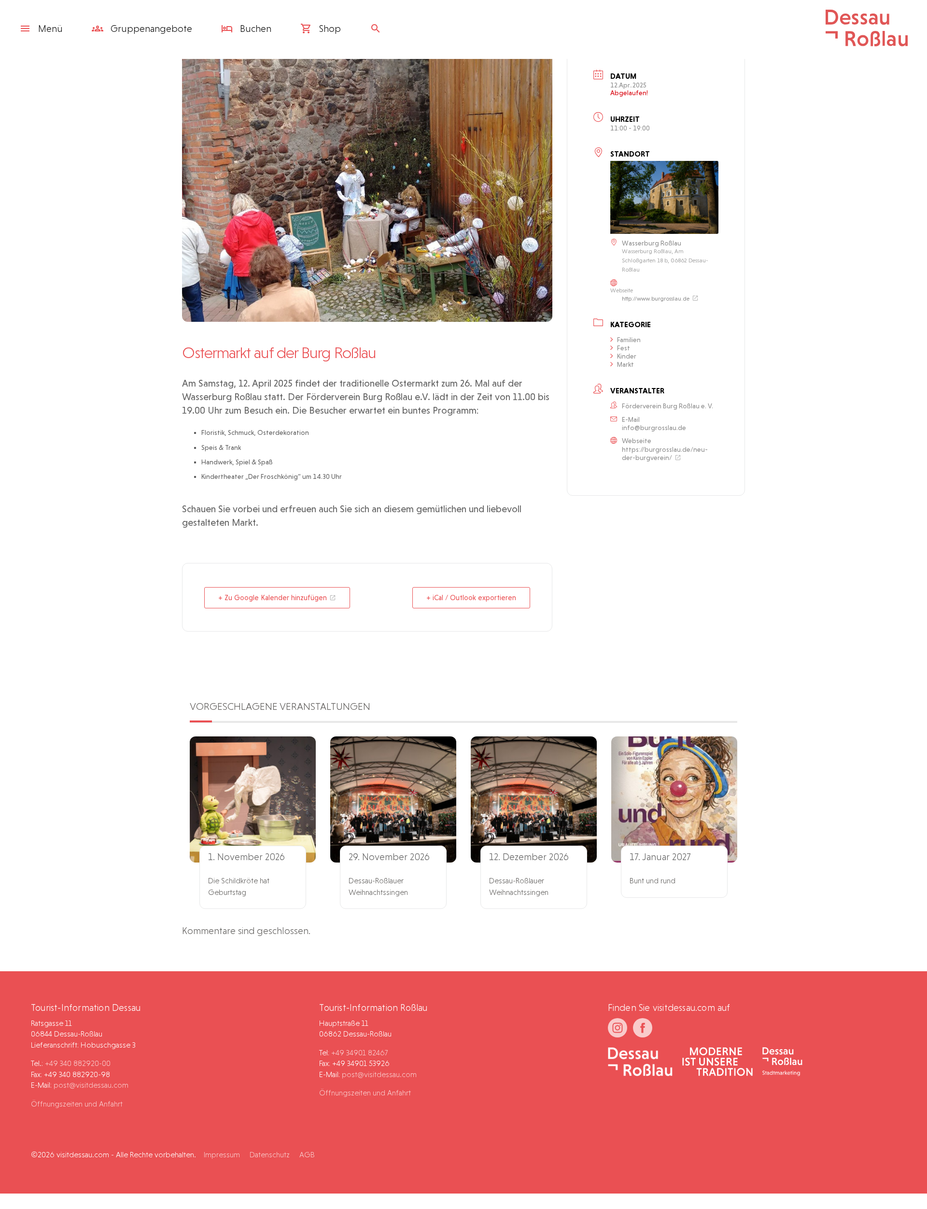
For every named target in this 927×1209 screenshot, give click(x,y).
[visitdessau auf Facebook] (642, 1027)
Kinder (626, 356)
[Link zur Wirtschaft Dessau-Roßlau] (717, 1062)
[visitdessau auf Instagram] (617, 1027)
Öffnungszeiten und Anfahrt (77, 1103)
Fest (623, 348)
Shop (329, 28)
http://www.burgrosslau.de (655, 298)
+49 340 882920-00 (78, 1063)
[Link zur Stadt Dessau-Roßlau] (640, 1062)
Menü (50, 28)
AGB (307, 1154)
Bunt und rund (652, 880)
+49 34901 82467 (359, 1052)
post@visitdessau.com (91, 1085)
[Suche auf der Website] (378, 28)
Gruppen (150, 28)
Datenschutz (270, 1154)
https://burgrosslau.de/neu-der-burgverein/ (665, 453)
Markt (625, 364)
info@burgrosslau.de (654, 428)
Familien (629, 340)
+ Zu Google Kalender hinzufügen (272, 597)
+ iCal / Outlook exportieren (471, 597)
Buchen (254, 28)
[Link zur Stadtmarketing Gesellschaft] (782, 1062)
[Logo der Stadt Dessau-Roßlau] (867, 43)
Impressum (222, 1154)
